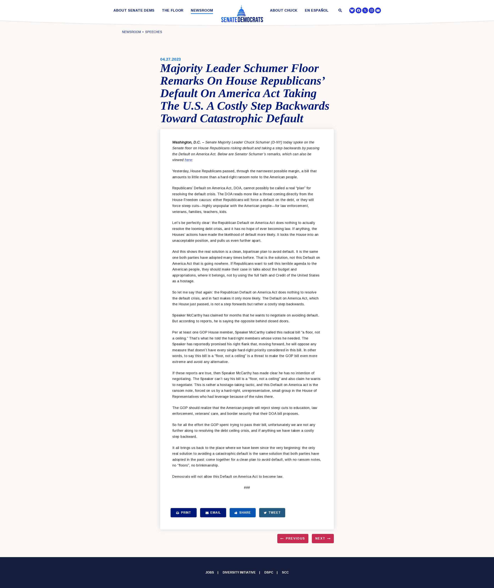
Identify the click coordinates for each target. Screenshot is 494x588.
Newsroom (202, 10)
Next (320, 538)
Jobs (210, 572)
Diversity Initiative (239, 572)
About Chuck (284, 10)
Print (186, 512)
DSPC (268, 572)
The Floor (173, 10)
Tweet (274, 512)
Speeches (153, 32)
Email (215, 512)
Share (245, 512)
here (188, 160)
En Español (317, 10)
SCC (285, 572)
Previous (295, 538)
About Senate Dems (134, 10)
